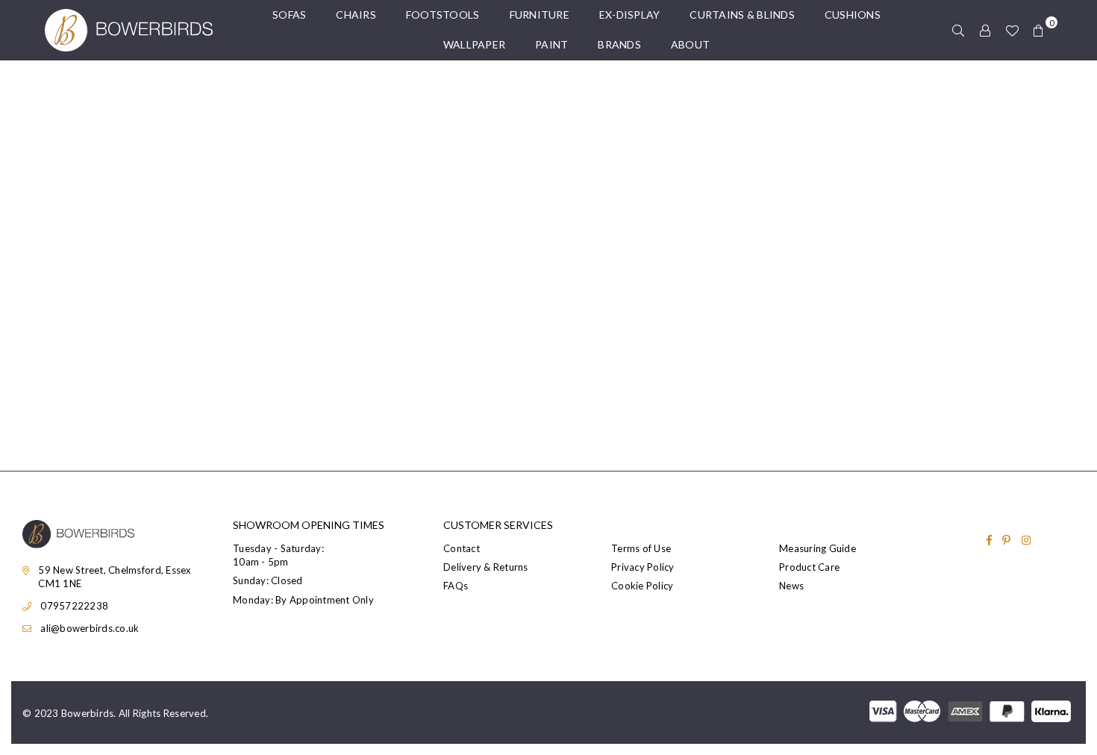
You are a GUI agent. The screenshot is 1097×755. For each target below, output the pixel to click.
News (791, 586)
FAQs (455, 586)
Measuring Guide (817, 548)
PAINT (551, 44)
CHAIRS (356, 14)
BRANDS (619, 44)
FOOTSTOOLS (443, 14)
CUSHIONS (853, 14)
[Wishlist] (1011, 30)
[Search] (958, 30)
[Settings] (985, 30)
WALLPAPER (474, 44)
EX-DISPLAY (629, 14)
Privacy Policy (643, 567)
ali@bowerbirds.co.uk (89, 628)
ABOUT (690, 44)
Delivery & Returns (485, 567)
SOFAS (289, 14)
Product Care (809, 567)
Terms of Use (641, 548)
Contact (461, 548)
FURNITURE (539, 14)
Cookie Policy (642, 586)
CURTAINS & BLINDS (742, 14)
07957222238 (74, 606)
